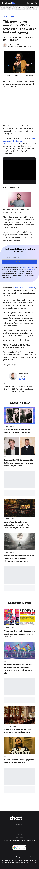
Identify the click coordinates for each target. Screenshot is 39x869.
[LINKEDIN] (20, 378)
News (30, 46)
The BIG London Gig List (24, 8)
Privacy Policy (19, 834)
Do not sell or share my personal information (19, 840)
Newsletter (31, 75)
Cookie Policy (19, 837)
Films (13, 17)
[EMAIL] (24, 378)
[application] (19, 169)
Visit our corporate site (25, 857)
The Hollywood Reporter (25, 288)
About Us (19, 824)
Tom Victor (14, 44)
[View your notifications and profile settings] (28, 3)
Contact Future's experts (19, 828)
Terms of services (28, 267)
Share (8, 75)
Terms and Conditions (19, 831)
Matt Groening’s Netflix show (19, 141)
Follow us (20, 75)
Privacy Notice (31, 269)
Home (5, 17)
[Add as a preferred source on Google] (19, 847)
